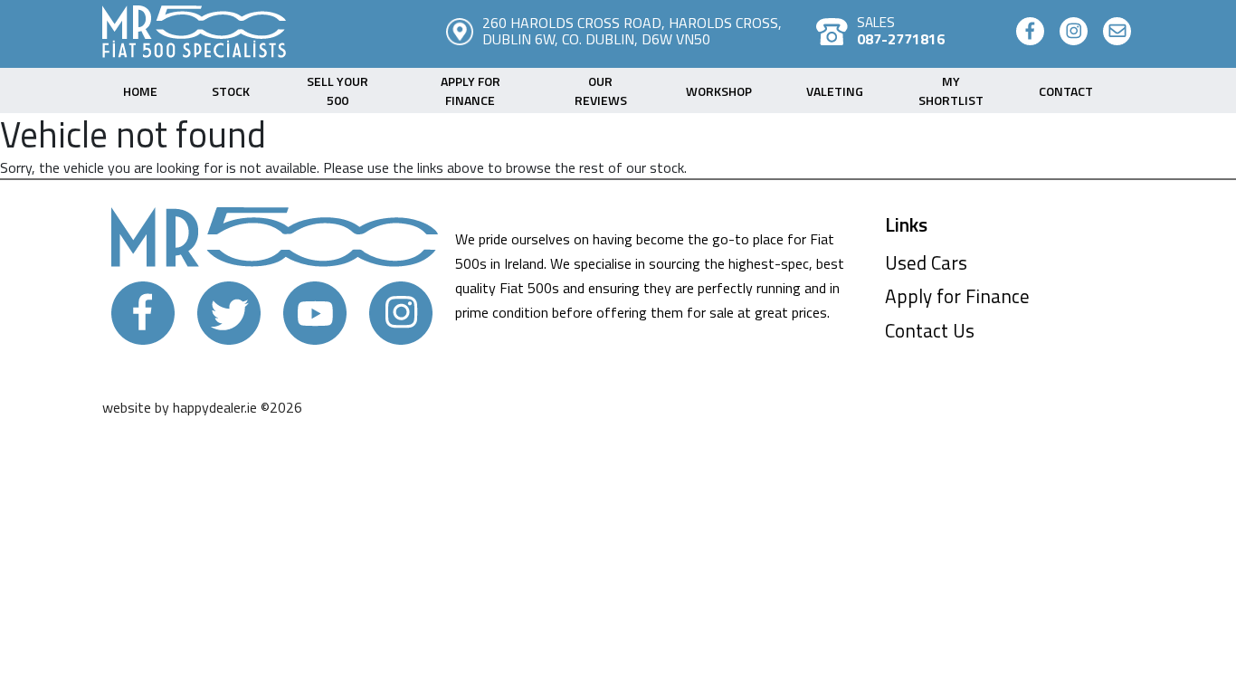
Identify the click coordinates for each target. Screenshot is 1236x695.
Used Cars (926, 262)
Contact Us (930, 330)
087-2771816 (901, 39)
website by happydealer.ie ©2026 (202, 407)
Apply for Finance (957, 295)
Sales (876, 22)
